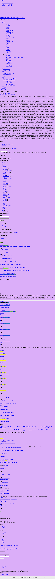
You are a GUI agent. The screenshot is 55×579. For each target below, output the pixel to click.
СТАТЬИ (4, 192)
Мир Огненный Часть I (4, 409)
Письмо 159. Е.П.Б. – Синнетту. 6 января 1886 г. (8, 503)
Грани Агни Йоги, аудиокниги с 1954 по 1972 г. (8, 462)
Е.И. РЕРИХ (8, 58)
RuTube (3, 541)
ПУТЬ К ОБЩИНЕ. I (4, 485)
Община (1, 385)
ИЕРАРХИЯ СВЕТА (6, 183)
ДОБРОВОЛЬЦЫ (4, 532)
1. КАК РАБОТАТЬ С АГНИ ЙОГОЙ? (8, 73)
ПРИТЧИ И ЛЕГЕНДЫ (9, 30)
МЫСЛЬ (7, 38)
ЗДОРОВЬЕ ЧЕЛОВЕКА (6, 171)
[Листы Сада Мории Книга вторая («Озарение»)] (8, 400)
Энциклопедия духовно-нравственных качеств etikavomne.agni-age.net (9, 548)
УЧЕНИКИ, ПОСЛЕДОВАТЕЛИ (7, 186)
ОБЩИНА (7, 47)
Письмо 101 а (4, 145)
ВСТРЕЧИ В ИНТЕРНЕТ (6, 69)
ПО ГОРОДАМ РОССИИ (6, 70)
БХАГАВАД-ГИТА (3, 456)
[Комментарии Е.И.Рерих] (5, 490)
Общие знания (5, 191)
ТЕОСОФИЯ (3, 193)
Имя (1, 215)
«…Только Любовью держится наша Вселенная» (8, 276)
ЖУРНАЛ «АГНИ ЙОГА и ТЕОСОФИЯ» (12, 18)
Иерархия (1, 368)
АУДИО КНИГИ (8, 56)
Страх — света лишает (4, 330)
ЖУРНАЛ (3, 165)
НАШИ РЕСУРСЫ (9, 81)
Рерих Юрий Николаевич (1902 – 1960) (7, 4)
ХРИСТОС (8, 50)
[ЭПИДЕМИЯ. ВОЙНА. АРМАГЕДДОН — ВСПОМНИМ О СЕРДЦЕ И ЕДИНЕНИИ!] (14, 267)
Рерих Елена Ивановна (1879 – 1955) (7, 5)
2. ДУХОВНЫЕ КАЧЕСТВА (7, 74)
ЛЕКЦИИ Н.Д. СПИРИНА (7, 205)
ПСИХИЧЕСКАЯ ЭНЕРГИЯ (7, 178)
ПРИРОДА (8, 35)
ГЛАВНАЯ (3, 22)
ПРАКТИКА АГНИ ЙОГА (10, 39)
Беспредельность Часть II (4, 397)
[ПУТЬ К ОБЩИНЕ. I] (5, 482)
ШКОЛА (7, 46)
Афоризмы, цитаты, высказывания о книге (7, 443)
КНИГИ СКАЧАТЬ (9, 66)
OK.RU (3, 540)
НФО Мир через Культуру (6, 204)
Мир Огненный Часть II (4, 391)
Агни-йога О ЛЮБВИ (4, 252)
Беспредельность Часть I (4, 421)
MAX (2, 539)
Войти (2, 225)
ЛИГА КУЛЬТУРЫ (9, 82)
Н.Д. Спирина (8, 59)
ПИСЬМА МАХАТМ (9, 63)
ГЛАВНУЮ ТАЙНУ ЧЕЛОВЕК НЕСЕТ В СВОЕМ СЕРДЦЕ (10, 264)
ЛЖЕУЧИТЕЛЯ (8, 51)
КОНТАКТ (3, 88)
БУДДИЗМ (3, 207)
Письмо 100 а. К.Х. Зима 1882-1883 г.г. (7, 144)
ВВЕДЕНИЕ (8, 24)
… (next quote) (2, 238)
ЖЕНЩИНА (8, 43)
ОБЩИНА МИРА (8, 83)
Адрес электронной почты (4, 555)
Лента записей (4, 226)
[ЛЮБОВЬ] (3, 310)
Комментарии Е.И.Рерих (4, 493)
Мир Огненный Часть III (4, 374)
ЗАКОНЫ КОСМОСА (9, 41)
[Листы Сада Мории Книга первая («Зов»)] (8, 412)
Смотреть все (5, 438)
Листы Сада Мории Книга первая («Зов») (7, 415)
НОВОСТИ (3, 163)
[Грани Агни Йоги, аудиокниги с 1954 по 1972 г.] (8, 459)
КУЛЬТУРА (8, 26)
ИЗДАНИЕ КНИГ (4, 162)
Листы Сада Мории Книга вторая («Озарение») (8, 403)
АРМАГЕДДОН (8, 52)
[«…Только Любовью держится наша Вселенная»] (9, 273)
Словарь (4, 76)
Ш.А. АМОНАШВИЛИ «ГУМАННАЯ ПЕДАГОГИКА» (14, 67)
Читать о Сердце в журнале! (4, 240)
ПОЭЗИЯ (7, 31)
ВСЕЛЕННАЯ (8, 40)
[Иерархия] (3, 365)
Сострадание (2, 319)
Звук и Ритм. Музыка (6, 188)
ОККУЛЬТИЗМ (5, 195)
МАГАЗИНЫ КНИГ (9, 64)
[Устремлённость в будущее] (6, 304)
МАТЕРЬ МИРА (8, 44)
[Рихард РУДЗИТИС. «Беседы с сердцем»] (7, 255)
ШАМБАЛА (5, 166)
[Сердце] (3, 359)
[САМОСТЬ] (3, 333)
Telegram (3, 538)
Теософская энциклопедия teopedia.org (5, 549)
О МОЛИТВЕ (8, 36)
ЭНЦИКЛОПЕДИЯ (4, 87)
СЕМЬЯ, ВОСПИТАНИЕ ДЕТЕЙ (8, 174)
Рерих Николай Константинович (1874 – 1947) (9, 78)
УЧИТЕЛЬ (7, 48)
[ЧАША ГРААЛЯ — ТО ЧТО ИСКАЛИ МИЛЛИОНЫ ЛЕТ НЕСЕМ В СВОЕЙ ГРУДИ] (14, 243)
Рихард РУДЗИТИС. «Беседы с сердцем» (7, 258)
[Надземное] (3, 353)
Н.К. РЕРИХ (15, 428)
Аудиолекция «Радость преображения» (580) (8, 475)
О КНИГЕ (4, 196)
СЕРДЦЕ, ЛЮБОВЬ (9, 45)
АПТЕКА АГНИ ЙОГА (9, 32)
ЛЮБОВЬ (2, 313)
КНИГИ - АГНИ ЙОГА (3, 354)
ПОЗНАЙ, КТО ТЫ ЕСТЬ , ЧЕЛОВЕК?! (8, 75)
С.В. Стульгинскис (9, 60)
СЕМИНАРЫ (3, 164)
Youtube (3, 542)
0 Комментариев (8, 93)
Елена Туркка (5, 211)
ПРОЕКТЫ (3, 208)
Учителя (7, 49)
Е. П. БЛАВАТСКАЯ (9, 61)
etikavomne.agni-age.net (16, 232)
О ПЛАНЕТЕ (8, 42)
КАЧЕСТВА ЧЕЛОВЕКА (9, 33)
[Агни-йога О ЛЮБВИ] (5, 249)
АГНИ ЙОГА (8, 25)
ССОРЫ (1, 342)
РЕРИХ (7, 29)
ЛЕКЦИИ (4, 468)
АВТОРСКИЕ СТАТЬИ (5, 426)
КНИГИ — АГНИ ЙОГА (6, 197)
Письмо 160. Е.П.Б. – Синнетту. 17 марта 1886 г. (8, 499)
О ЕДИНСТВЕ (5, 180)
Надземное (2, 356)
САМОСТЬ (2, 336)
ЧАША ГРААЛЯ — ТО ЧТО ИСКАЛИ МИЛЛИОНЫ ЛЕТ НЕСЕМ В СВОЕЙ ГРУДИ (15, 246)
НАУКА (7, 27)
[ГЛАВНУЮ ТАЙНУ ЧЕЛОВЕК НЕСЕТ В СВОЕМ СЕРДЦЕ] (10, 261)
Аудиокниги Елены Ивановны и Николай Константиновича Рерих (11, 450)
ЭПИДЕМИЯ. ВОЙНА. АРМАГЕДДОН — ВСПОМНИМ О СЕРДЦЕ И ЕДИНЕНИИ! (15, 270)
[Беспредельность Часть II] (5, 394)
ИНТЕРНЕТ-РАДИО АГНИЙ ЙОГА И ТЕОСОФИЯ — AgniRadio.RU (9, 545)
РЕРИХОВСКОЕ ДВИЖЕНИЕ (10, 85)
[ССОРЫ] (3, 339)
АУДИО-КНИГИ (2, 460)
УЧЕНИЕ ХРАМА (9, 62)
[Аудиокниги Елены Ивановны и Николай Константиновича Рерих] (11, 447)
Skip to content (2, 0)
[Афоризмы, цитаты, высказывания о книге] (8, 440)
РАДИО (3, 86)
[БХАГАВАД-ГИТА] (5, 453)
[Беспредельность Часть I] (5, 418)
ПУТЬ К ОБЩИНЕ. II (4, 479)
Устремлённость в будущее (4, 307)
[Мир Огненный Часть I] (5, 406)
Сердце (1, 362)
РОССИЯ (7, 28)
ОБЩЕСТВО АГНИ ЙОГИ (10, 84)
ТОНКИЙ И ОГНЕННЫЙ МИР (10, 37)
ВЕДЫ (4, 203)
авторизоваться (14, 148)
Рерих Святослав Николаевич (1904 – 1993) (8, 3)
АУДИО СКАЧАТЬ (9, 65)
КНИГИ (6, 460)
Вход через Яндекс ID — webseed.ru (5, 574)
